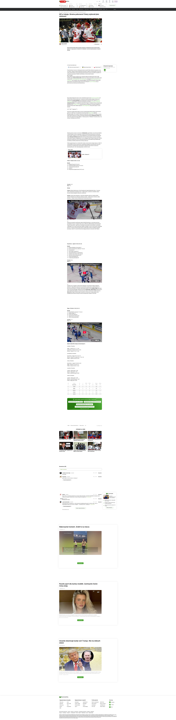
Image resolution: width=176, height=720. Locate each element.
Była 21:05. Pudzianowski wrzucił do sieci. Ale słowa (112, 497)
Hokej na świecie (82, 425)
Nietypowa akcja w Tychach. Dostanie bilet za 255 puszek (94, 451)
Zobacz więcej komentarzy (80, 508)
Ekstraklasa (77, 702)
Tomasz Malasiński (75, 79)
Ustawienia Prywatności (83, 711)
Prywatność (76, 711)
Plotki (77, 712)
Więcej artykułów (109, 507)
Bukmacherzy (81, 9)
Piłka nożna (66, 9)
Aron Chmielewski (83, 79)
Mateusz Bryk (90, 112)
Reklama (88, 711)
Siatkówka (73, 9)
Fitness (61, 706)
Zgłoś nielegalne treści (65, 509)
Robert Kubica (94, 703)
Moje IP (80, 712)
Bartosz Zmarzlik (103, 703)
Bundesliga (84, 703)
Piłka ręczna (95, 9)
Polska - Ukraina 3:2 (85, 154)
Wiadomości (84, 712)
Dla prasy (72, 711)
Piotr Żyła (93, 706)
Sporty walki (87, 9)
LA (106, 9)
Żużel (77, 9)
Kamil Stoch (102, 702)
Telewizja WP (73, 712)
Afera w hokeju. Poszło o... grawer (65, 439)
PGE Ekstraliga (85, 706)
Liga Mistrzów (85, 702)
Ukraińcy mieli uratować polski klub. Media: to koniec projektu (80, 451)
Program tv (68, 712)
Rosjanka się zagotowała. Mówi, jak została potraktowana (110, 503)
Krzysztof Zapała (92, 81)
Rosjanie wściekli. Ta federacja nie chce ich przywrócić (94, 440)
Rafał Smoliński (64, 43)
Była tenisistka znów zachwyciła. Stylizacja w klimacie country (79, 440)
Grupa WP (65, 711)
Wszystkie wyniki (112, 5)
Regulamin (92, 711)
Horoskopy (64, 712)
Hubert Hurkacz (102, 706)
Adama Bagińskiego (86, 105)
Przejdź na (62, 1)
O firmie (69, 711)
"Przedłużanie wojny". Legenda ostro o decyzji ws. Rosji (66, 451)
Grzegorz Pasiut (76, 104)
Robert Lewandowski (95, 702)
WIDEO (91, 9)
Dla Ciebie (61, 9)
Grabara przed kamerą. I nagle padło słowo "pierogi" (110, 500)
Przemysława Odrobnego (95, 101)
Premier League (77, 703)
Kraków (68, 425)
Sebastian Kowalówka (95, 97)
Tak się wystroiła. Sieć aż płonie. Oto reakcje (110, 505)
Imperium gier (91, 712)
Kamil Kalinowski (94, 79)
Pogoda (60, 712)
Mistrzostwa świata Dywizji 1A (74, 425)
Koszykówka (100, 9)
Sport (87, 712)
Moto (104, 9)
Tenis (70, 9)
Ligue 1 (76, 706)
